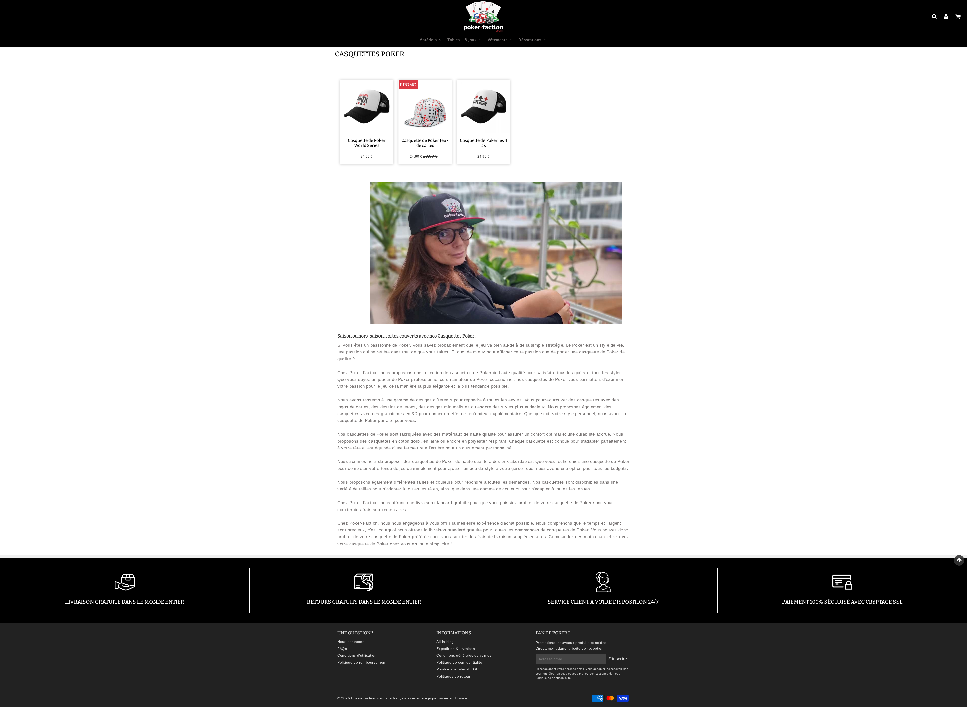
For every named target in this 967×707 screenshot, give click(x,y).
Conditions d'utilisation (356, 655)
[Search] (935, 16)
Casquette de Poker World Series (367, 143)
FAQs (342, 649)
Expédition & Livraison (455, 649)
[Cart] (958, 16)
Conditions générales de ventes (463, 655)
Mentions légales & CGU (457, 669)
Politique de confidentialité (459, 662)
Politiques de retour (453, 676)
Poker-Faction (363, 698)
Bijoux (470, 40)
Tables (453, 40)
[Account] (946, 16)
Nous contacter (350, 642)
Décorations (529, 40)
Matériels (428, 40)
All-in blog (445, 642)
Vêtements (497, 40)
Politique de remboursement (362, 662)
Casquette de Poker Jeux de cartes (425, 143)
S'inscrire (617, 658)
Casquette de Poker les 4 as (483, 143)
